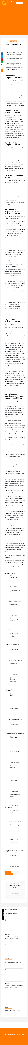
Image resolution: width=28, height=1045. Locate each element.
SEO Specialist (8, 1007)
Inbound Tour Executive (11, 909)
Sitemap (12, 11)
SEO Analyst (8, 934)
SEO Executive (8, 958)
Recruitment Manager (10, 160)
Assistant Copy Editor (15, 896)
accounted (18, 287)
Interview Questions (15, 14)
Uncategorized (14, 41)
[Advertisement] (14, 21)
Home (12, 7)
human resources (16, 202)
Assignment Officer (16, 871)
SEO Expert (7, 983)
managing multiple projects (11, 355)
